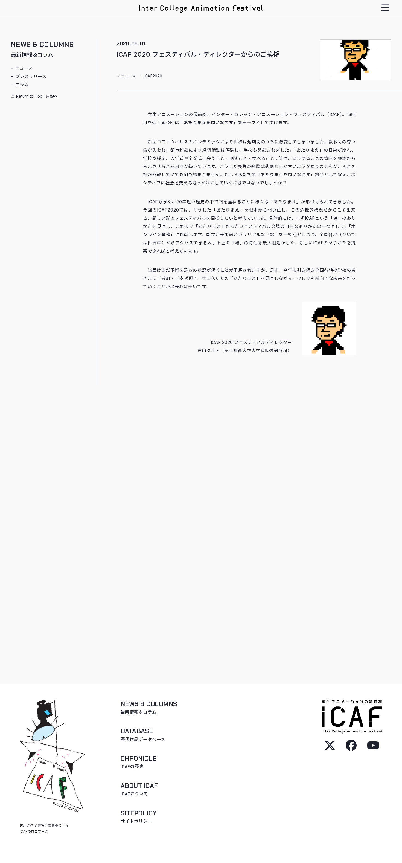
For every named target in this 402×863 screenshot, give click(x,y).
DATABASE (143, 734)
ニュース (24, 68)
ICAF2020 (153, 76)
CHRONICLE (138, 762)
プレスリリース (30, 76)
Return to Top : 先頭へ (36, 96)
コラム (22, 84)
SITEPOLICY (139, 816)
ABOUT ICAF (139, 789)
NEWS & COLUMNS (42, 49)
